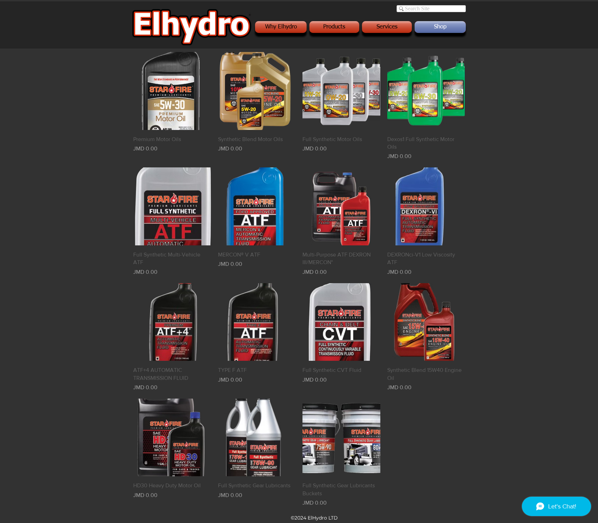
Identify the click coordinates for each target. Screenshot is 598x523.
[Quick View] (172, 91)
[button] (281, 27)
